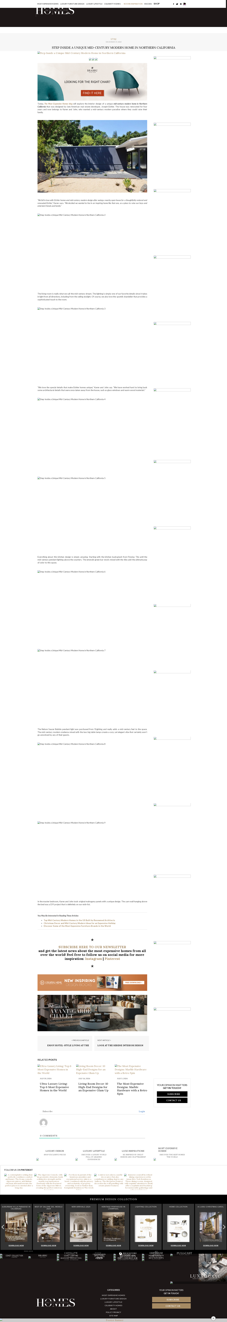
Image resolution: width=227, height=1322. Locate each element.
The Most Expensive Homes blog (58, 103)
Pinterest (112, 959)
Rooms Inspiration (133, 4)
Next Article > (104, 1040)
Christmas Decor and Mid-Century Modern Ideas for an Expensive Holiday (80, 923)
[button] (223, 1227)
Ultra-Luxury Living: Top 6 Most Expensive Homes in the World (54, 1087)
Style (113, 39)
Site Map (113, 1316)
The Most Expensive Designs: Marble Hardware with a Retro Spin (132, 1088)
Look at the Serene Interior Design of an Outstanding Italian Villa (120, 1047)
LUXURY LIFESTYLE (113, 1302)
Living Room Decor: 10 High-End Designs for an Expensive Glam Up (93, 1087)
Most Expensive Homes (48, 4)
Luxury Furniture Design (72, 4)
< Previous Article (80, 1040)
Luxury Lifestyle (94, 4)
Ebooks (148, 4)
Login (141, 1111)
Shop (157, 4)
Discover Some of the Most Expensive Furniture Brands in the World (77, 926)
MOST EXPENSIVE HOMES (113, 1295)
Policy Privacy (113, 1312)
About (113, 1309)
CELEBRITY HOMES (112, 4)
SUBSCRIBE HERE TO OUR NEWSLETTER (92, 947)
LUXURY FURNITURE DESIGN (113, 1299)
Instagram (93, 959)
